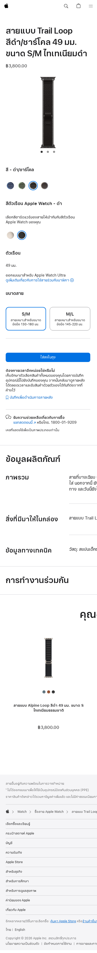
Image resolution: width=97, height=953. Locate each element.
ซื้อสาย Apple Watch (49, 811)
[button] (66, 6)
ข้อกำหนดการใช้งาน (58, 944)
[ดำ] (21, 235)
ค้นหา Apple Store (63, 921)
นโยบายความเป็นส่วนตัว (22, 944)
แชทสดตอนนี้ (24, 422)
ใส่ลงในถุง (47, 357)
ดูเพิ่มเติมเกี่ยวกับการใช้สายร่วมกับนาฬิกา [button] (37, 280)
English (20, 930)
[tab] (42, 152)
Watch (22, 811)
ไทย (8, 930)
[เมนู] (91, 6)
